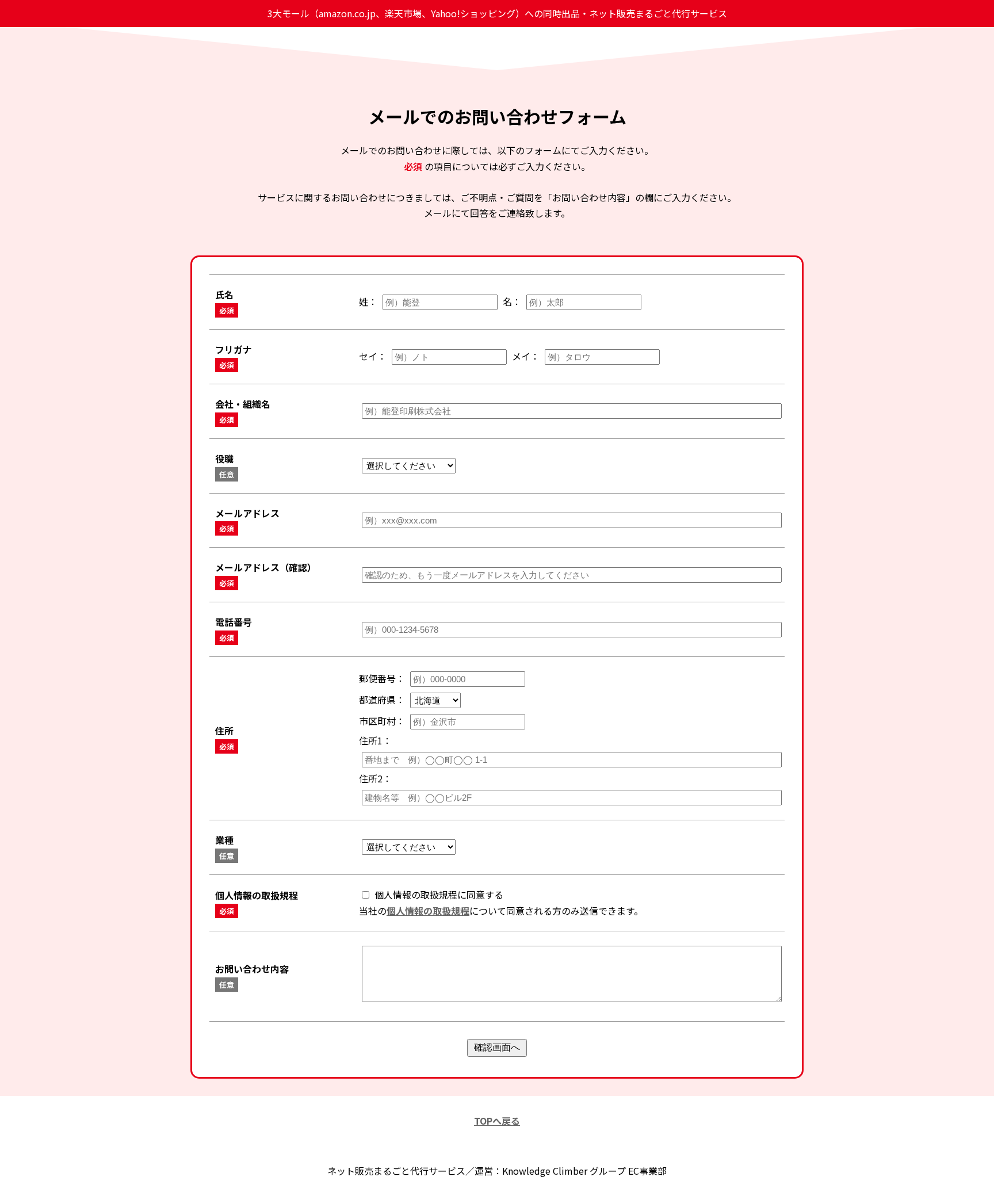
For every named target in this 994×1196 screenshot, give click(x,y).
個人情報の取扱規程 (428, 911)
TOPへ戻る (497, 1121)
